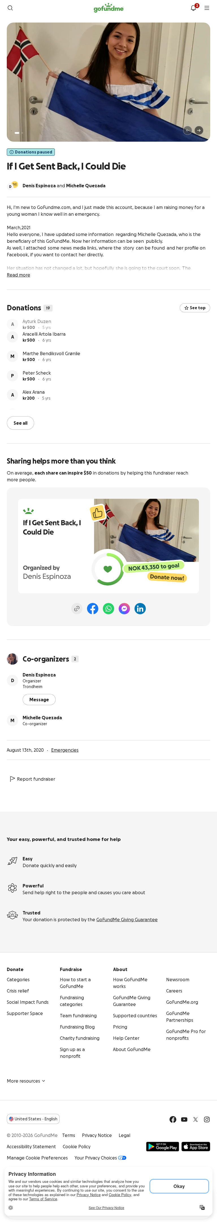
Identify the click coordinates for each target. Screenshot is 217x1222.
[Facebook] (92, 608)
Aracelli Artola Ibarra (44, 341)
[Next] (198, 130)
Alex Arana (34, 399)
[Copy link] (77, 608)
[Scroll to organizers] (14, 184)
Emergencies (65, 749)
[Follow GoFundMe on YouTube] (184, 1119)
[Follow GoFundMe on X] (195, 1119)
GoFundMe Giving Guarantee (127, 918)
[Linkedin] (140, 608)
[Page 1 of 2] (17, 133)
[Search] (10, 8)
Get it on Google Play (162, 1146)
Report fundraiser (36, 778)
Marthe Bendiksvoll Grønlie (51, 361)
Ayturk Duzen (37, 322)
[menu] (206, 8)
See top (198, 308)
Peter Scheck (37, 380)
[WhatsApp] (108, 608)
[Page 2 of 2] (22, 133)
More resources (23, 1080)
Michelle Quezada (42, 717)
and (64, 185)
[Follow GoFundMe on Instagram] (206, 1119)
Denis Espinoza (39, 674)
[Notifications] (193, 8)
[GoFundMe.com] (108, 8)
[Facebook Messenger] (124, 608)
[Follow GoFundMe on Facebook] (173, 1119)
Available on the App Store (195, 1146)
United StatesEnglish (36, 1118)
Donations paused (33, 152)
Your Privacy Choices (96, 1157)
